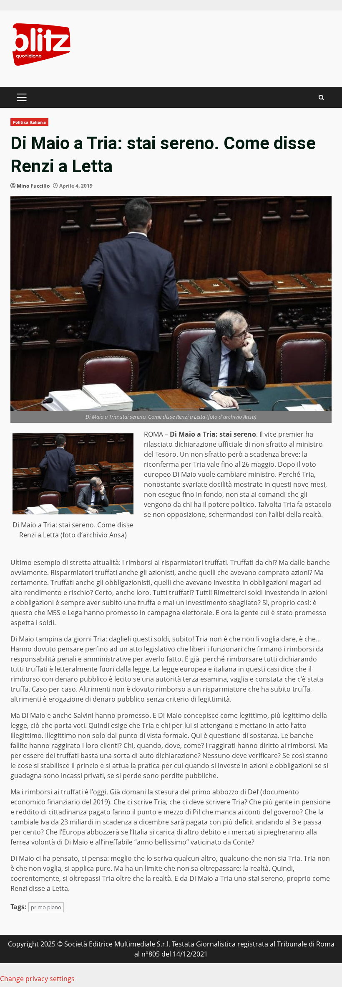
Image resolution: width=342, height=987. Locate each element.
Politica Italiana (29, 122)
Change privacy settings (37, 978)
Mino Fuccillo (33, 185)
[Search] (321, 97)
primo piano (46, 907)
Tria (199, 464)
